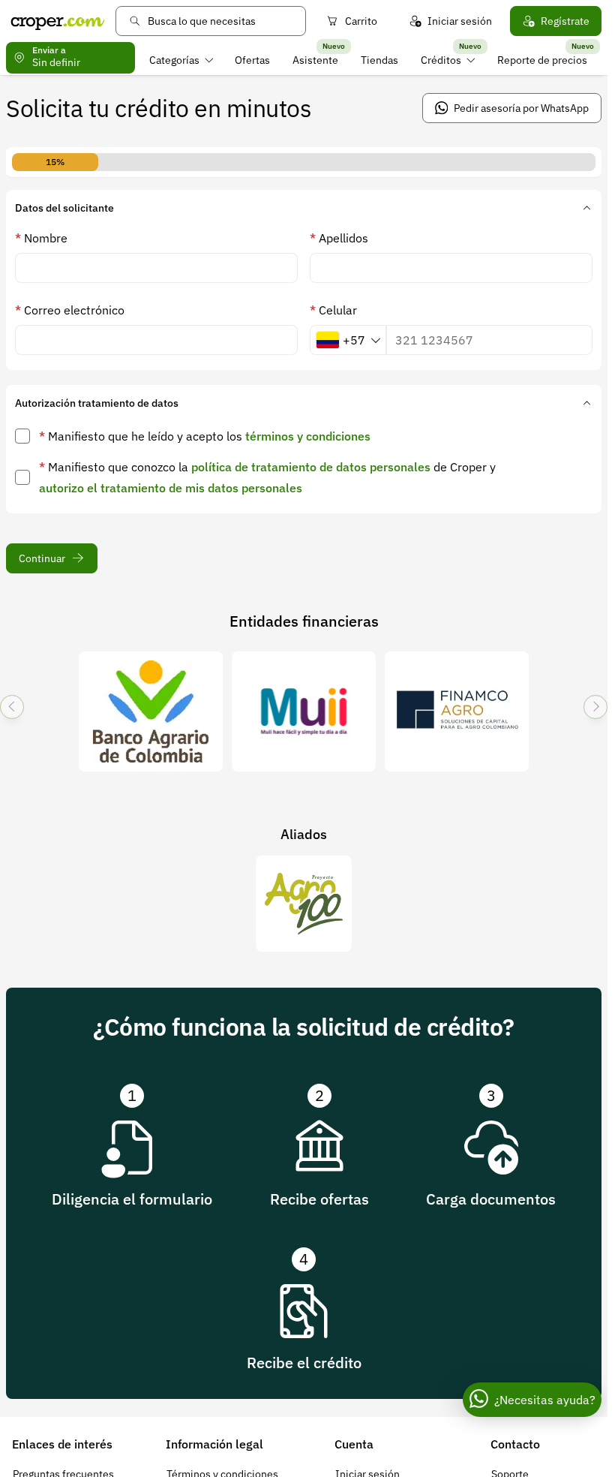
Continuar (42, 558)
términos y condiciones (307, 436)
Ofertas (252, 60)
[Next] (596, 707)
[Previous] (12, 707)
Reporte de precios (542, 60)
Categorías (174, 60)
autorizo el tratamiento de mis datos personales (170, 487)
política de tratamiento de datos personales (310, 466)
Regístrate (565, 21)
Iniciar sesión (460, 21)
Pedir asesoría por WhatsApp (521, 108)
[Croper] (58, 21)
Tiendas (379, 60)
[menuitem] (181, 60)
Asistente (315, 60)
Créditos (441, 60)
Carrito (361, 21)
